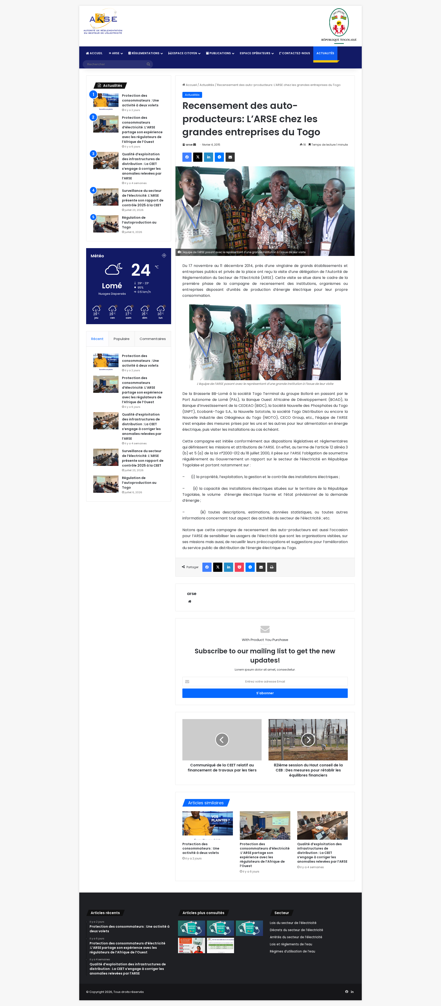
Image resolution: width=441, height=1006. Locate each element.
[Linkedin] (208, 157)
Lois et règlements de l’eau (291, 944)
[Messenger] (219, 157)
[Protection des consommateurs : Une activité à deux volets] (207, 825)
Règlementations (145, 53)
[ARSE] (103, 21)
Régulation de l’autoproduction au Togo (139, 222)
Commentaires (153, 338)
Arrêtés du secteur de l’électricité (296, 937)
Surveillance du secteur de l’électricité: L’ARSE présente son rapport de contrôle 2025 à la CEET (143, 197)
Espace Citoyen (184, 53)
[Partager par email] (230, 157)
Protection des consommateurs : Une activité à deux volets (200, 848)
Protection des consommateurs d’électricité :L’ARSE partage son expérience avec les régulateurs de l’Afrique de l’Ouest (265, 855)
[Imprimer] (271, 567)
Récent (97, 338)
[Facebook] (187, 157)
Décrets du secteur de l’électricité (296, 930)
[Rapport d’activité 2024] (191, 928)
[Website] (189, 601)
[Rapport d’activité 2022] (249, 928)
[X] (197, 157)
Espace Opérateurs (255, 53)
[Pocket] (239, 567)
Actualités (325, 53)
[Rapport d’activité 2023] (220, 928)
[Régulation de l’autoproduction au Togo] (106, 223)
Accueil (95, 53)
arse (189, 145)
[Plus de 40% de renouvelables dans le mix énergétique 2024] (220, 945)
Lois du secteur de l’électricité (293, 923)
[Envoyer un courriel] (194, 145)
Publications (220, 53)
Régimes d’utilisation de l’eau (292, 951)
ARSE (115, 53)
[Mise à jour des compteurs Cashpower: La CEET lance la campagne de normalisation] (191, 945)
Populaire (122, 338)
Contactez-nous (295, 53)
